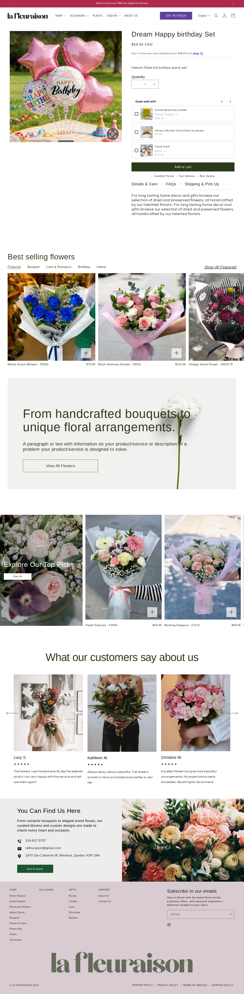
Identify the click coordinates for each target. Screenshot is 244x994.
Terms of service (195, 985)
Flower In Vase (18, 923)
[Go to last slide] (12, 713)
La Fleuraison (22, 985)
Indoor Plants (17, 912)
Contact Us (104, 901)
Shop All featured (220, 267)
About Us (103, 896)
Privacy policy (167, 985)
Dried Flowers (18, 901)
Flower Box (16, 929)
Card (71, 907)
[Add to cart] (86, 353)
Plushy (73, 896)
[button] (60, 15)
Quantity (138, 77)
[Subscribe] (230, 914)
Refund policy (142, 985)
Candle (73, 901)
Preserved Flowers (20, 907)
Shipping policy (223, 985)
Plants (13, 934)
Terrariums (16, 940)
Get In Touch (176, 15)
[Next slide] (232, 713)
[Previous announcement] (11, 3)
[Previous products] (222, 101)
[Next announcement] (233, 3)
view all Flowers (60, 466)
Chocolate (74, 912)
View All (17, 576)
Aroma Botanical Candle (171, 110)
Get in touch (35, 868)
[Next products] (230, 101)
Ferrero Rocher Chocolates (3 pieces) (179, 130)
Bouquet (14, 917)
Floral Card (162, 146)
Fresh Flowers (18, 896)
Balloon (73, 917)
